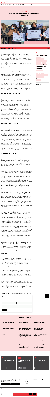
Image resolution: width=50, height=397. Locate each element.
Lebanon (46, 75)
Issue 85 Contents (3, 48)
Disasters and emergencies (40, 66)
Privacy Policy (26, 379)
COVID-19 (38, 55)
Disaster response (42, 55)
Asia (39, 73)
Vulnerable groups (39, 62)
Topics (11, 4)
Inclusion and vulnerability (40, 70)
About (2, 4)
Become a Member (26, 4)
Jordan (43, 75)
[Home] (7, 2)
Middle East (42, 73)
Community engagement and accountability (42, 64)
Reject (35, 394)
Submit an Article (19, 4)
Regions (14, 4)
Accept (31, 394)
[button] (3, 4)
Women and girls (44, 62)
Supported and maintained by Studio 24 (44, 389)
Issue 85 (23, 11)
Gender (46, 55)
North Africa (38, 75)
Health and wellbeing (39, 68)
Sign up (10, 383)
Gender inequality (12, 58)
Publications (7, 4)
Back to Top (47, 296)
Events (31, 4)
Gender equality (38, 57)
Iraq (41, 75)
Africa (37, 73)
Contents (9, 48)
